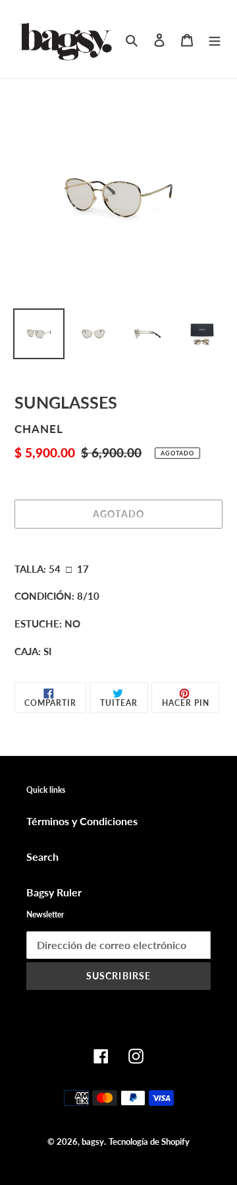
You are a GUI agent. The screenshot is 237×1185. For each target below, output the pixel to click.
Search (42, 856)
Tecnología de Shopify (149, 1141)
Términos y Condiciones (82, 821)
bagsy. (94, 1141)
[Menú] (214, 38)
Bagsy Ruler (54, 892)
